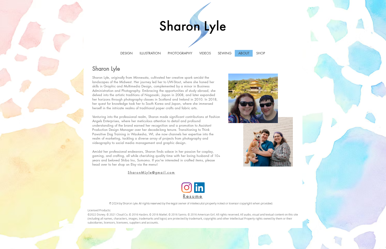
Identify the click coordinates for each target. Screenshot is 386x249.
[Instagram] (186, 187)
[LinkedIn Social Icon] (199, 187)
